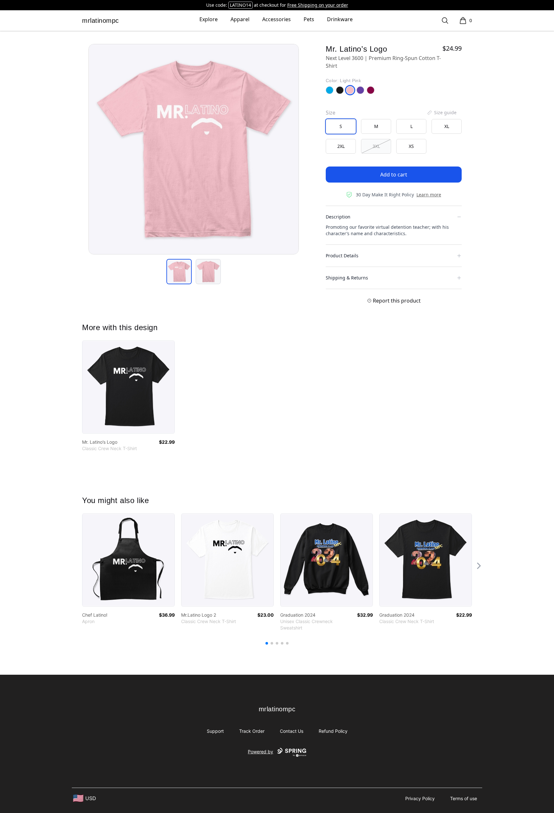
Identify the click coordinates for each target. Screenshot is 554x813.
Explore (208, 19)
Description (338, 217)
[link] (128, 387)
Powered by (260, 751)
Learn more (428, 195)
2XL (341, 146)
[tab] (179, 272)
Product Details (342, 255)
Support (215, 731)
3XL (376, 146)
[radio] (341, 126)
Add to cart (393, 174)
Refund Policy (333, 731)
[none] (441, 112)
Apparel (240, 19)
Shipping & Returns (347, 278)
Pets (309, 19)
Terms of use (463, 798)
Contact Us (291, 731)
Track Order (251, 731)
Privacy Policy (420, 798)
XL (446, 126)
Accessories (276, 19)
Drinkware (340, 19)
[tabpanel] (193, 149)
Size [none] (330, 112)
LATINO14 (240, 5)
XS (411, 146)
